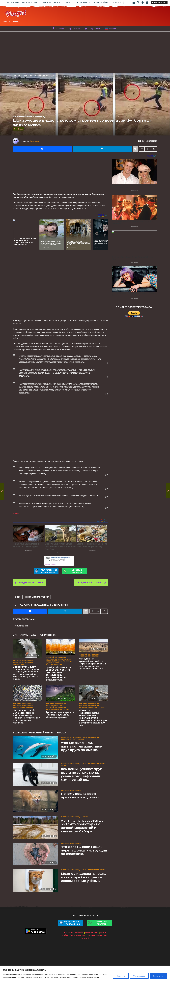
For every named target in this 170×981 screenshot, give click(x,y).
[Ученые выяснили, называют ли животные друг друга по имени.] (35, 747)
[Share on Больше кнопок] (135, 149)
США (103, 707)
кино (57, 663)
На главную (13, 2)
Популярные (94, 28)
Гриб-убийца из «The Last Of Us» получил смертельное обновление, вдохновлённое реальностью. (59, 673)
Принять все (158, 976)
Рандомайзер (101, 2)
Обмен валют (92, 932)
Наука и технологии (63, 659)
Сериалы (46, 2)
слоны (81, 739)
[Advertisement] (103, 16)
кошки (102, 763)
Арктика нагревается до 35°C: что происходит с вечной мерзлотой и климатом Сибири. (82, 826)
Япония (64, 765)
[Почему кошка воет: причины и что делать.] (35, 801)
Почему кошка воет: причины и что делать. (80, 795)
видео (18, 597)
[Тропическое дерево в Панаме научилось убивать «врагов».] (60, 693)
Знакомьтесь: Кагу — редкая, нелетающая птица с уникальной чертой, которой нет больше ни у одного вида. (26, 673)
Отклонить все (139, 976)
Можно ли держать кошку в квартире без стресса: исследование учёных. (84, 877)
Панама (66, 709)
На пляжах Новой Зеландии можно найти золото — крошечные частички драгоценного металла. (26, 716)
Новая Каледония (20, 664)
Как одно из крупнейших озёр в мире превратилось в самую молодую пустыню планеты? (92, 663)
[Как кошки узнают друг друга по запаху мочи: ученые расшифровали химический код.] (35, 774)
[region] (85, 973)
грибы (48, 661)
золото (16, 707)
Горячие (76, 28)
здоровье (50, 663)
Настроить (121, 976)
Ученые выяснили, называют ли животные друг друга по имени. (81, 746)
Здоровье (50, 659)
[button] (123, 2)
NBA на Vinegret (30, 2)
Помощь (116, 2)
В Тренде (60, 28)
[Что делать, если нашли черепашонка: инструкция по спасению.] (35, 854)
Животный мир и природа (29, 116)
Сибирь (85, 817)
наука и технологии (54, 664)
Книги (57, 2)
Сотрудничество (82, 2)
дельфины (65, 739)
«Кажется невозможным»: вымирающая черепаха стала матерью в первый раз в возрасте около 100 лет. (93, 718)
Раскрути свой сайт (74, 932)
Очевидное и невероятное (89, 707)
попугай (73, 739)
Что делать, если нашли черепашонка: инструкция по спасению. (84, 850)
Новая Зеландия (26, 707)
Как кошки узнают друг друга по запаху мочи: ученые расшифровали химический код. (81, 774)
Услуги (66, 2)
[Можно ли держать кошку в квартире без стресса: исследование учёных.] (35, 880)
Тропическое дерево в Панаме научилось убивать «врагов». (60, 715)
